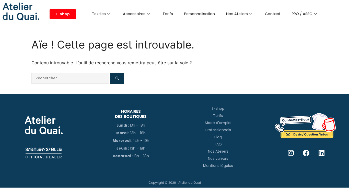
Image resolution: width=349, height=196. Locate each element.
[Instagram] (291, 153)
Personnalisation (199, 13)
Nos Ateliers (237, 13)
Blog (218, 137)
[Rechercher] (117, 78)
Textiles (99, 13)
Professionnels (218, 129)
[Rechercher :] (70, 78)
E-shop (218, 108)
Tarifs (167, 13)
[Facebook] (306, 153)
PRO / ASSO (302, 13)
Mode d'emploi (218, 122)
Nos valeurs (218, 158)
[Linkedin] (322, 153)
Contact (273, 13)
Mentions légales (218, 165)
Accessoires (134, 13)
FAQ (218, 144)
